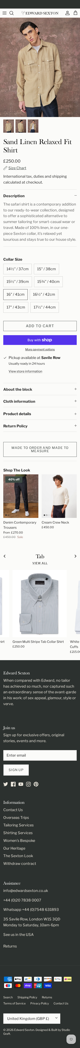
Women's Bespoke (19, 840)
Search (8, 997)
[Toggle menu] (4, 13)
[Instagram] (28, 784)
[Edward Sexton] (40, 13)
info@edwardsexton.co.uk (25, 890)
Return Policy (15, 426)
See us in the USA (18, 934)
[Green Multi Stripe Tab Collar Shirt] (40, 603)
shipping (59, 176)
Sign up (16, 770)
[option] (40, 67)
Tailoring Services (18, 825)
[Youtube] (20, 784)
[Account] (66, 13)
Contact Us (13, 810)
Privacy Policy (39, 1003)
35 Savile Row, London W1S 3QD (31, 919)
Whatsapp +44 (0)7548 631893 (31, 909)
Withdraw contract (19, 863)
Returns (10, 946)
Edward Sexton (24, 1030)
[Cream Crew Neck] (59, 496)
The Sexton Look (18, 856)
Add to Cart (40, 326)
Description (14, 196)
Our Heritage (14, 848)
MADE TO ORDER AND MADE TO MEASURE (40, 449)
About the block (17, 389)
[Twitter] (5, 784)
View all (40, 563)
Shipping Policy (27, 997)
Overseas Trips (16, 817)
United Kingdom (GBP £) (28, 1018)
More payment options (40, 349)
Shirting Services (18, 833)
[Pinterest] (36, 784)
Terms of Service (14, 1003)
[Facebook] (13, 784)
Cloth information (19, 401)
